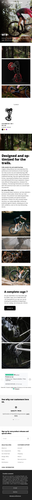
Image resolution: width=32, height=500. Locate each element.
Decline (15, 492)
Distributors (5, 462)
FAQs (19, 451)
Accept (15, 488)
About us (4, 448)
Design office (5, 456)
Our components (6, 451)
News (3, 459)
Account (20, 448)
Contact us (10, 308)
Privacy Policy (24, 483)
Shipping (20, 453)
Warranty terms (22, 459)
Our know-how (6, 453)
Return (19, 456)
